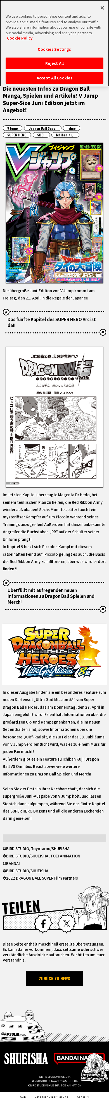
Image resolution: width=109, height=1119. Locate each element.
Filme (71, 128)
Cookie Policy (19, 38)
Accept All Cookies (54, 78)
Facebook (43, 923)
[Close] (102, 8)
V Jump (12, 128)
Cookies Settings (54, 49)
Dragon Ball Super (43, 128)
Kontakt (83, 1097)
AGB (23, 1097)
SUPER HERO (17, 135)
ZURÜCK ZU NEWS (54, 978)
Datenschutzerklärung (51, 1097)
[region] (54, 43)
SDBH (41, 135)
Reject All (54, 63)
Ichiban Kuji (65, 135)
